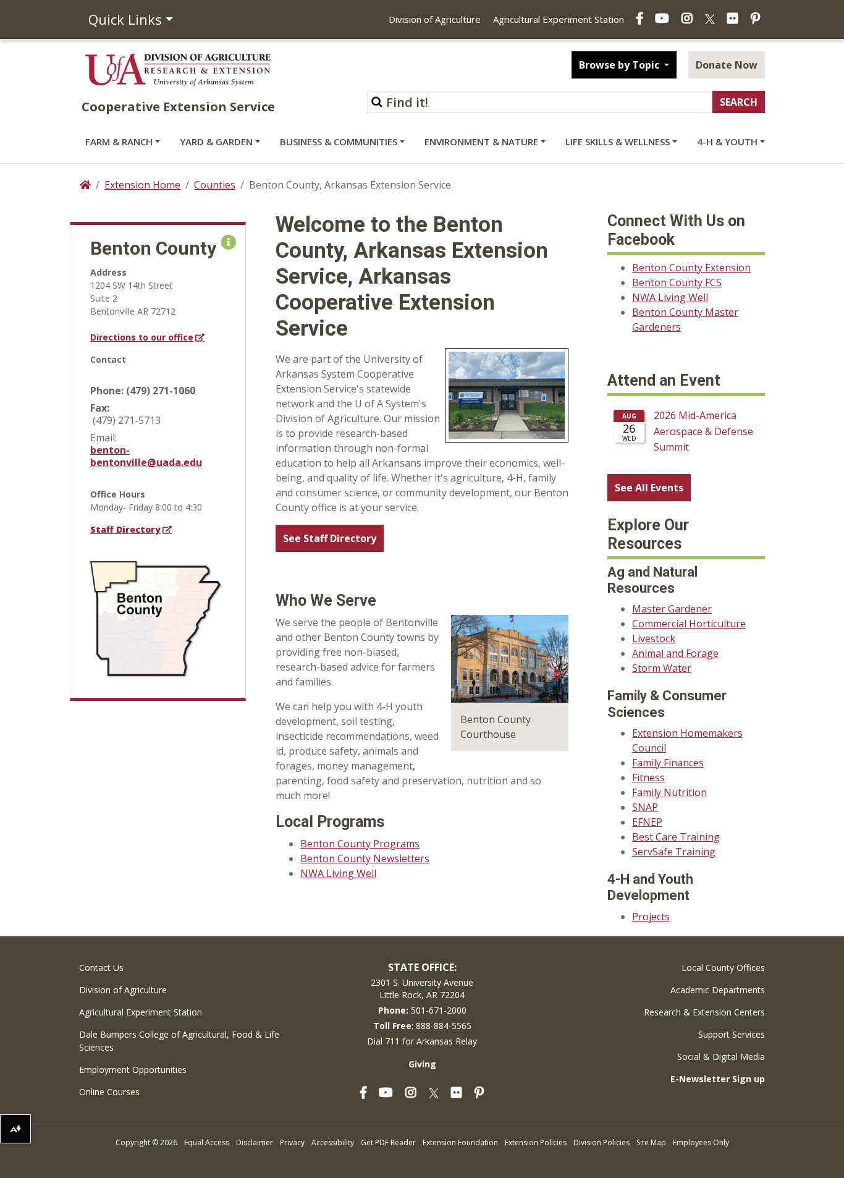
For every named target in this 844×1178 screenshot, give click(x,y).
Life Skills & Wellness (617, 141)
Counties (214, 185)
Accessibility (332, 1142)
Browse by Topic (620, 65)
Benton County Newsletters (364, 858)
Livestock (653, 638)
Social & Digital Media (721, 1056)
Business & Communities (338, 141)
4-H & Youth (727, 141)
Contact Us (101, 967)
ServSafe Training (673, 851)
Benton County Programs (360, 843)
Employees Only (701, 1142)
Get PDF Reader (388, 1142)
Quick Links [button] (125, 19)
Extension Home (142, 185)
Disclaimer (254, 1142)
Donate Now (726, 65)
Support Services (731, 1034)
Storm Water (661, 668)
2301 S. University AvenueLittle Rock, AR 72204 (422, 989)
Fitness (648, 777)
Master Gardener (672, 609)
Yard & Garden (216, 141)
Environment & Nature (481, 141)
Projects (651, 916)
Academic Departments (717, 990)
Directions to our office (141, 337)
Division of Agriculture (435, 19)
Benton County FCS (677, 282)
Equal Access (206, 1142)
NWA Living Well (338, 873)
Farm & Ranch (119, 141)
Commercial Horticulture (689, 623)
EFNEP (647, 822)
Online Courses (109, 1092)
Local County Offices (723, 967)
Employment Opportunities (133, 1069)
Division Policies (601, 1142)
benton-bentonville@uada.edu (146, 456)
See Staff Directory (329, 538)
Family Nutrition (669, 792)
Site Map (651, 1142)
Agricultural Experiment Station (558, 19)
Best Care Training (676, 837)
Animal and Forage (675, 653)
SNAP (645, 807)
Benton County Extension (691, 267)
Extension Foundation (460, 1142)
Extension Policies (536, 1142)
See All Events (649, 487)
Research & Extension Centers (704, 1012)
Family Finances (668, 762)
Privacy (292, 1142)
